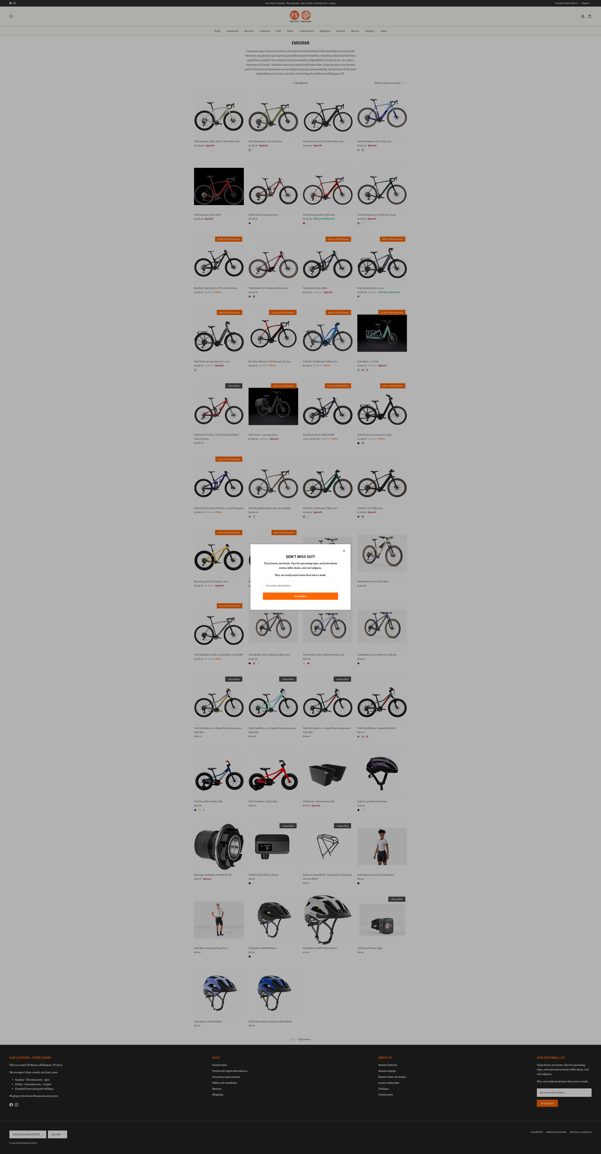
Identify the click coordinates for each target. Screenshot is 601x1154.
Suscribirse (300, 596)
